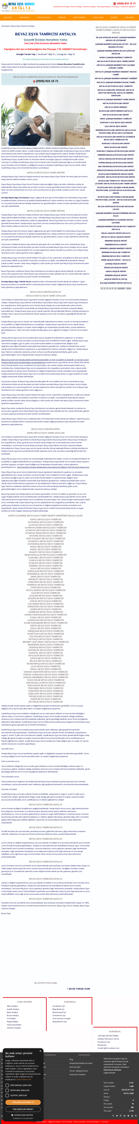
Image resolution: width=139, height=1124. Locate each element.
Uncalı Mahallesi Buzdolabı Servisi (116, 159)
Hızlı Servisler (75, 1067)
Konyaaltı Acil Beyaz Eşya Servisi (116, 122)
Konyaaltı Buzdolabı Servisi (116, 143)
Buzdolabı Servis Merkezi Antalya (115, 111)
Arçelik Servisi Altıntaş (115, 279)
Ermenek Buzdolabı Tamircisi (116, 252)
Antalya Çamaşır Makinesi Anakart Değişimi (116, 78)
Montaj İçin (102, 1045)
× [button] (40, 1051)
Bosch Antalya (76, 7)
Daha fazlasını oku (24, 1079)
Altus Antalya (12, 1006)
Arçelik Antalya (13, 1009)
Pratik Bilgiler (44, 17)
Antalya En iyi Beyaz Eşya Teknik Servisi (116, 61)
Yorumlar (129, 17)
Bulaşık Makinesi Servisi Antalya (116, 283)
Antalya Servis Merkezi (116, 107)
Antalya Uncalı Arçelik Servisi (115, 237)
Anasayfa (8, 17)
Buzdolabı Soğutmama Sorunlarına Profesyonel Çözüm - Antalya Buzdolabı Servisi (116, 200)
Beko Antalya (12, 1012)
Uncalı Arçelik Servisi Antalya (115, 233)
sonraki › (121, 288)
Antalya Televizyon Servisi (108, 1039)
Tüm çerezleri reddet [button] (23, 1109)
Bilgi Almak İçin (58, 1009)
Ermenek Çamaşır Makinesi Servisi (116, 248)
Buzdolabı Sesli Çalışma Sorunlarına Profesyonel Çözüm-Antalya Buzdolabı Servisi (116, 190)
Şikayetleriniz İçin (60, 1021)
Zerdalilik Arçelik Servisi (116, 267)
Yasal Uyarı (98, 17)
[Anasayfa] (18, 7)
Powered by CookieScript (23, 1118)
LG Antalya (115, 7)
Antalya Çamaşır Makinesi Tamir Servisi (116, 99)
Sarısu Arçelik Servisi (116, 271)
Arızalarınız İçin (59, 1006)
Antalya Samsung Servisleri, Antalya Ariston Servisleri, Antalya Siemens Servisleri (115, 93)
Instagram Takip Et (66, 54)
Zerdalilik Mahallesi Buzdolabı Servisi (116, 170)
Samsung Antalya (103, 7)
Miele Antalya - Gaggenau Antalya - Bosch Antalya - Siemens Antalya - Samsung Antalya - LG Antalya (72, 1122)
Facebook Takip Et (46, 54)
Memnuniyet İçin (59, 1012)
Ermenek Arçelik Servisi (116, 240)
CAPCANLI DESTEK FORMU (108, 1035)
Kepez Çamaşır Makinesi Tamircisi (116, 118)
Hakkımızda (25, 17)
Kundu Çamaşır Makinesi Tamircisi (115, 57)
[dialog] (23, 1084)
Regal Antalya (12, 1021)
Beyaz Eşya (6, 913)
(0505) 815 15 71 (47, 81)
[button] (23, 1115)
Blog (71, 1059)
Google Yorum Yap (25, 54)
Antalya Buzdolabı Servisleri (81, 1063)
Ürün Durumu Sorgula (61, 1018)
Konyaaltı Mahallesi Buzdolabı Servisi (116, 151)
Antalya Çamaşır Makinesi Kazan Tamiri (116, 82)
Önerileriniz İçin (59, 1015)
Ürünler (62, 17)
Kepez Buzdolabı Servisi (115, 147)
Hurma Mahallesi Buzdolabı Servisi (115, 162)
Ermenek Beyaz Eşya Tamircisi (116, 256)
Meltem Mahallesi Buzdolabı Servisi (116, 166)
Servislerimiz (79, 17)
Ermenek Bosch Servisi (116, 244)
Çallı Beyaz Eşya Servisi (116, 126)
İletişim (114, 17)
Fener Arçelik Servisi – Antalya (116, 260)
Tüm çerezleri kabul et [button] (23, 1102)
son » (129, 288)
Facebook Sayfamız (128, 7)
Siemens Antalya (89, 7)
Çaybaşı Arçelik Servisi (116, 263)
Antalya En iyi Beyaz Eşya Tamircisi (116, 86)
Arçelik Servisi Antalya (61, 7)
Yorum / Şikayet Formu (79, 1071)
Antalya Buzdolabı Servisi (116, 103)
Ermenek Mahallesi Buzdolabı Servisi (116, 155)
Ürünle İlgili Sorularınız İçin (108, 1048)
